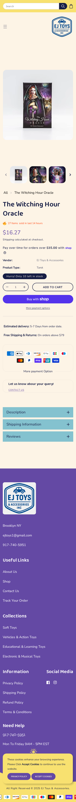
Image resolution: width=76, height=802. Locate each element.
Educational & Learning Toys (24, 646)
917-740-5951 (14, 545)
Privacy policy (19, 776)
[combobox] (35, 6)
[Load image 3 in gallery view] (57, 174)
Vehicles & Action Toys (20, 637)
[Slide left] (6, 175)
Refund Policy (13, 702)
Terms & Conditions (17, 712)
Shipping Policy (14, 693)
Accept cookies (43, 776)
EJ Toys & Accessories (50, 260)
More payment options (38, 308)
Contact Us (11, 591)
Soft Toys (10, 627)
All (6, 192)
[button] (71, 6)
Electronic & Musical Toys (21, 656)
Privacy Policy (13, 683)
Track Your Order (15, 600)
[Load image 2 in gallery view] (37, 174)
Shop (7, 581)
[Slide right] (70, 175)
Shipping (8, 239)
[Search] (63, 6)
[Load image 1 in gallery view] (18, 174)
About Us (10, 571)
